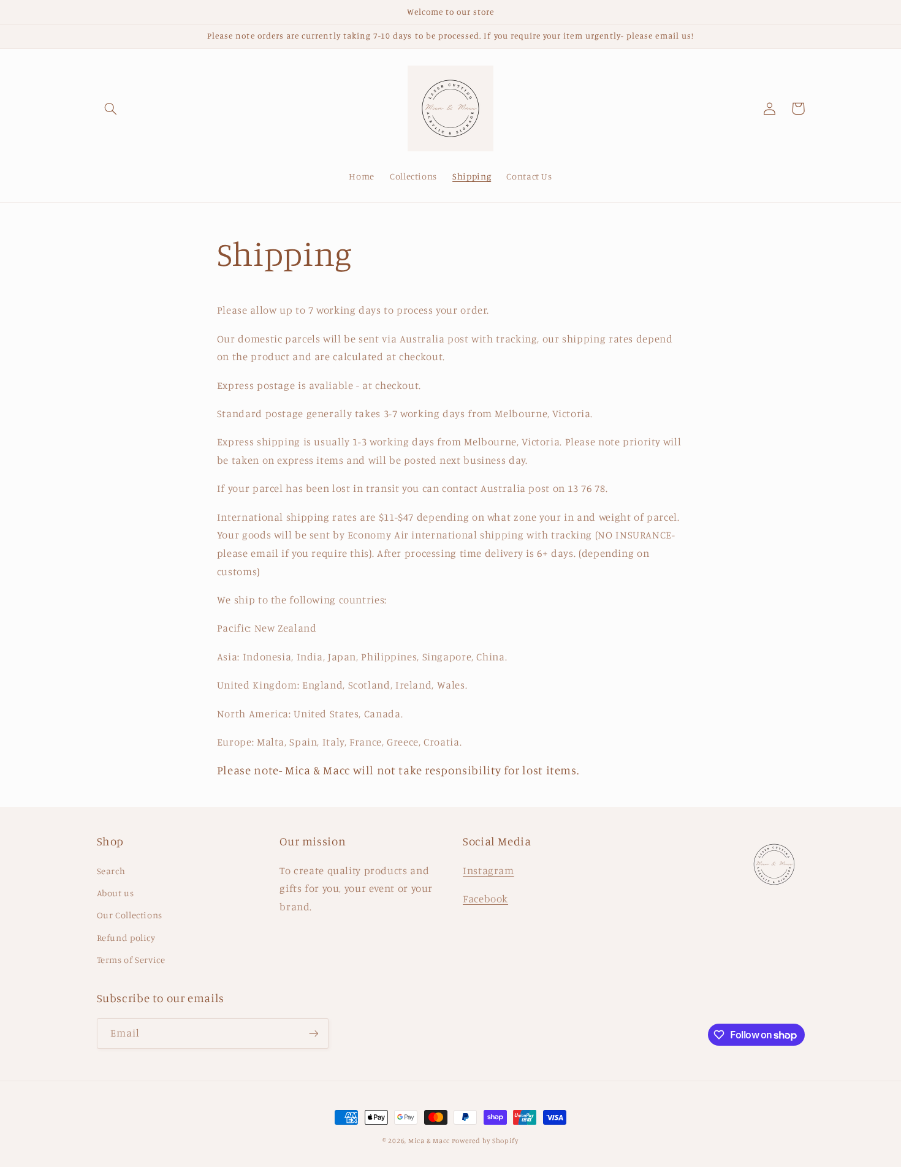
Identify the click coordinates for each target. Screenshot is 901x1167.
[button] (111, 108)
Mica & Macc (430, 1140)
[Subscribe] (313, 1033)
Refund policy (126, 937)
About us (115, 893)
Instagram (488, 870)
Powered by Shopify (485, 1140)
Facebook (485, 899)
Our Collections (129, 915)
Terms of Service (131, 959)
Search (111, 871)
